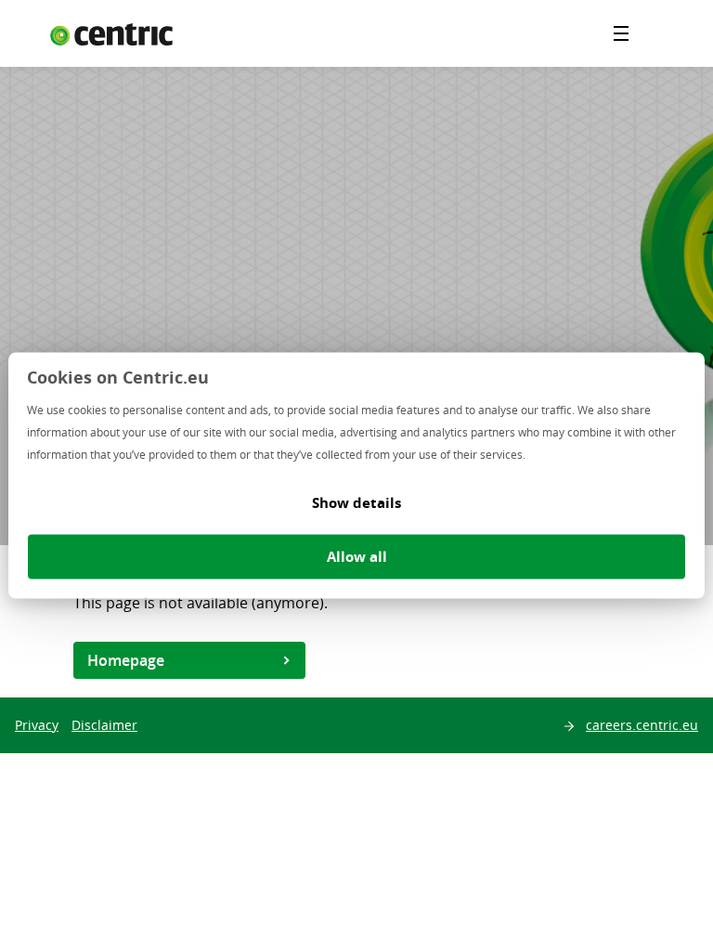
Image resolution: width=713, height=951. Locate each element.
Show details (356, 503)
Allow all (357, 557)
